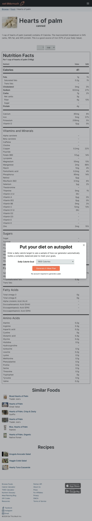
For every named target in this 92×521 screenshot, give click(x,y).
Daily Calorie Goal (26, 261)
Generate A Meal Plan (46, 268)
